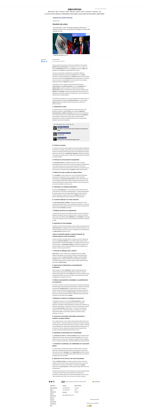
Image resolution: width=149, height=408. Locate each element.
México (57, 11)
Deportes (78, 11)
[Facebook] (42, 61)
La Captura (47, 13)
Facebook (76, 387)
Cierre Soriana (100, 13)
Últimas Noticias (51, 11)
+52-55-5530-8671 (66, 389)
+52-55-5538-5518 (66, 387)
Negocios (83, 11)
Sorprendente (88, 11)
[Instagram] (53, 381)
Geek (100, 11)
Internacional (62, 11)
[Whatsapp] (46, 61)
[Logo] (74, 9)
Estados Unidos (56, 20)
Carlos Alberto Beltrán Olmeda (87, 13)
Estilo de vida (72, 11)
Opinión (67, 11)
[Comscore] (96, 381)
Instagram (76, 391)
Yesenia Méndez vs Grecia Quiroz (69, 13)
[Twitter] (44, 61)
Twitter (75, 389)
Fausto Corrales (55, 13)
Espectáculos (95, 11)
